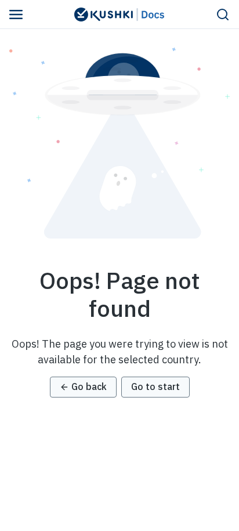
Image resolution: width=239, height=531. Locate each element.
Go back (89, 386)
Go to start (155, 386)
